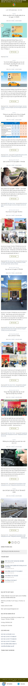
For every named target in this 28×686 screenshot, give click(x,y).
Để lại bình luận (24, 537)
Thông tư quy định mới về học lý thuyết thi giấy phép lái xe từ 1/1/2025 (14, 115)
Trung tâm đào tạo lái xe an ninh (21, 154)
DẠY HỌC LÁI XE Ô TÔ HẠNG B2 (8, 639)
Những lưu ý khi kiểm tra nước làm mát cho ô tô (14, 442)
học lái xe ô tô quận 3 (10, 107)
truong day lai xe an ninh (5, 156)
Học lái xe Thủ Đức (14, 263)
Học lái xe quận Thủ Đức (5, 263)
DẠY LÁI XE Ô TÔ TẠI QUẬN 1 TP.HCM (14, 161)
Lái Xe (10, 203)
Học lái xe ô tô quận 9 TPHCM (14, 269)
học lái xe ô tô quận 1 (19, 106)
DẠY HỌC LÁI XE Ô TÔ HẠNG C (8, 641)
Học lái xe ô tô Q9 (5, 328)
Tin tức (14, 13)
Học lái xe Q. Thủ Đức (21, 262)
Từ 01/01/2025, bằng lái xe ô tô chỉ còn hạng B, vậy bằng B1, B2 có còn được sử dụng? (14, 63)
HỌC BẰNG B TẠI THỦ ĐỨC (11, 575)
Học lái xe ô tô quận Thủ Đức (14, 212)
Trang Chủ (5, 679)
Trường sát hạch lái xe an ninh (16, 156)
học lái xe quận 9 (13, 330)
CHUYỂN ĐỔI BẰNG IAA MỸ (7, 646)
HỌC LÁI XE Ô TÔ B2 (14, 335)
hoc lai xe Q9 (6, 330)
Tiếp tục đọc (14, 52)
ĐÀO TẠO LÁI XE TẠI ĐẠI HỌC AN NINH (14, 561)
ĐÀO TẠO (7, 203)
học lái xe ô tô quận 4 (18, 107)
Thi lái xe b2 (22, 386)
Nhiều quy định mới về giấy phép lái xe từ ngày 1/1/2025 (14, 16)
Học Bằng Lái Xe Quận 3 (11, 580)
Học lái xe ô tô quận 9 (13, 328)
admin (20, 20)
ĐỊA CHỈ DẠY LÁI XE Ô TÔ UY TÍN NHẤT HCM (14, 491)
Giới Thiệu (10, 679)
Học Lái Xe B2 (9, 386)
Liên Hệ (14, 680)
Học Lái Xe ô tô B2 (15, 386)
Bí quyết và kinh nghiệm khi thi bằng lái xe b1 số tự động (16, 566)
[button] (2, 5)
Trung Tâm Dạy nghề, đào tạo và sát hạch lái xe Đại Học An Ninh (14, 392)
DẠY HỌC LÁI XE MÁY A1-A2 (8, 634)
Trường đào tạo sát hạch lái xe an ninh (18, 485)
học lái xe (4, 386)
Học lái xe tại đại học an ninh (20, 483)
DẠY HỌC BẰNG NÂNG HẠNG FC (9, 643)
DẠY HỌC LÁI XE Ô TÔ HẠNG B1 (8, 636)
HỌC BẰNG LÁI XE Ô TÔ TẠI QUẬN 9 (13, 571)
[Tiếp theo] (18, 542)
